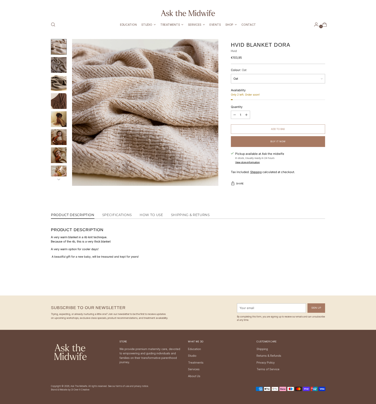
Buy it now (278, 141)
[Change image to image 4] (59, 101)
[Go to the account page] (315, 24)
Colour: (239, 70)
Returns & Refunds (269, 355)
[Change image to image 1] (59, 47)
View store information (247, 162)
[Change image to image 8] (59, 173)
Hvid (234, 51)
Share (240, 183)
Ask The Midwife (78, 386)
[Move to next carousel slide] (321, 282)
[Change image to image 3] (59, 83)
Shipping (256, 172)
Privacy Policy (266, 362)
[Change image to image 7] (59, 155)
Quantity (236, 107)
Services (194, 369)
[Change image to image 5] (59, 119)
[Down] (59, 179)
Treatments (195, 362)
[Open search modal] (53, 24)
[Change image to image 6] (59, 137)
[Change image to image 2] (59, 65)
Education (194, 349)
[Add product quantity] (234, 115)
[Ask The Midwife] (188, 13)
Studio (192, 355)
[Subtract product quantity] (246, 115)
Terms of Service (268, 369)
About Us (194, 376)
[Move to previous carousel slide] (312, 282)
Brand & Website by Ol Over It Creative (70, 389)
